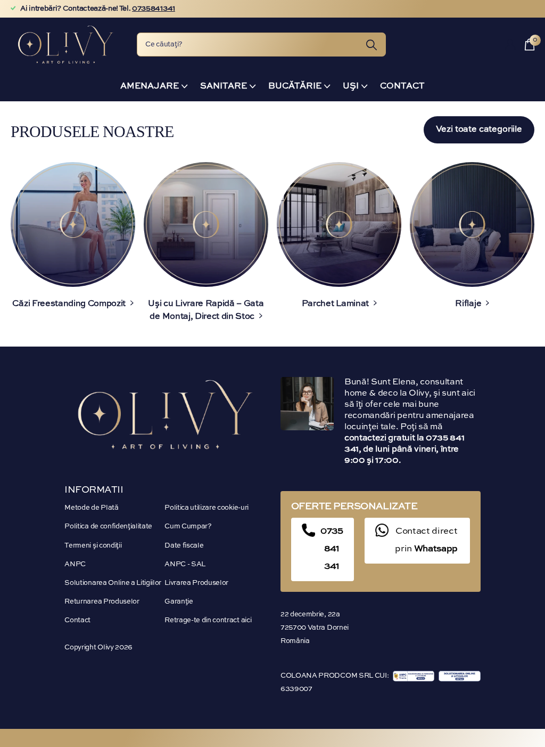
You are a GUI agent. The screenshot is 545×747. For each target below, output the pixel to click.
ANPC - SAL (184, 564)
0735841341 (153, 8)
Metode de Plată (91, 507)
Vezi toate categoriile (479, 129)
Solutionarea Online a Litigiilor (112, 583)
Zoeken (371, 45)
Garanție (178, 601)
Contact (402, 86)
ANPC (75, 564)
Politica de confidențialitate (108, 526)
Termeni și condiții (92, 545)
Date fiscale (183, 545)
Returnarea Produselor (101, 601)
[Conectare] (510, 45)
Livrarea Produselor (196, 583)
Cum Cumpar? (187, 526)
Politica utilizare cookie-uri (206, 507)
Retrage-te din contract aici (207, 620)
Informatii (93, 490)
